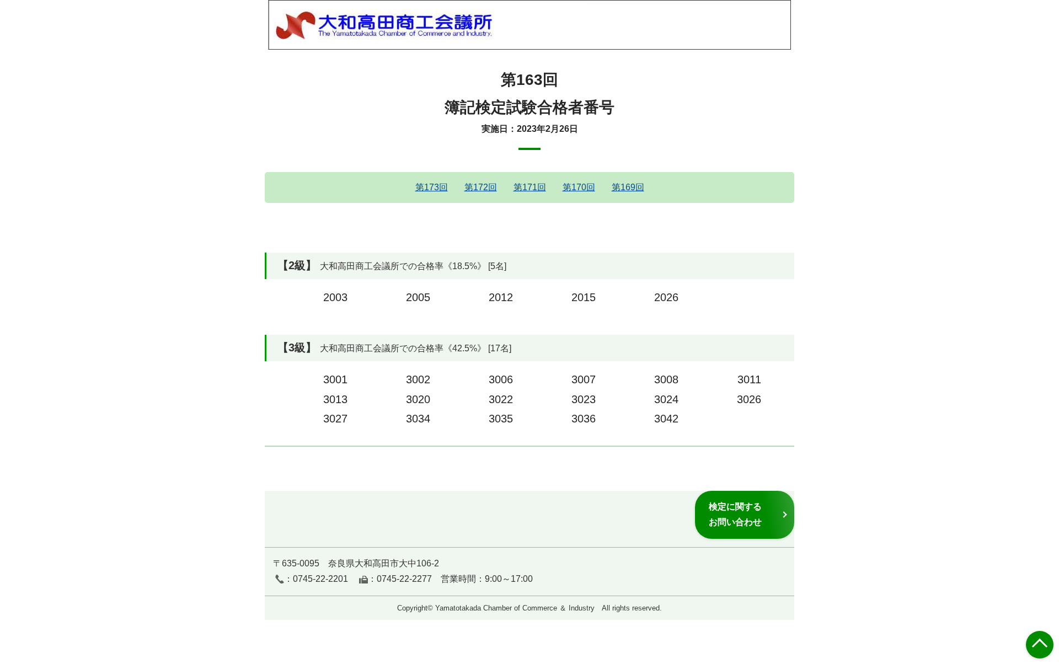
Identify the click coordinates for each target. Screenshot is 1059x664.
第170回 (579, 187)
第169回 (628, 187)
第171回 (530, 187)
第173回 (431, 187)
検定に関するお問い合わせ (735, 514)
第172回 (480, 187)
